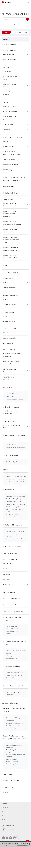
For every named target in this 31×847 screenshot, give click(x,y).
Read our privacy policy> (22, 845)
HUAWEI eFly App (10, 829)
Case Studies (24, 24)
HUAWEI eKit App (10, 825)
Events (18, 24)
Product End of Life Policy (9, 24)
